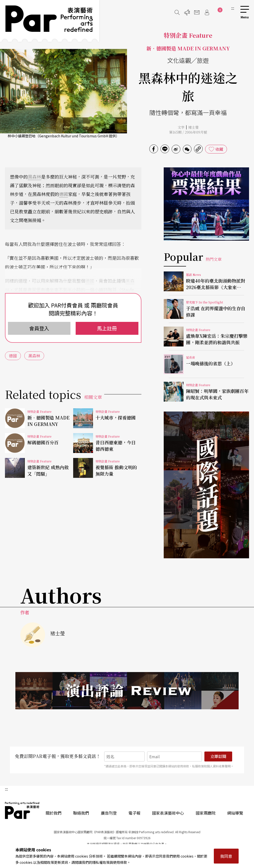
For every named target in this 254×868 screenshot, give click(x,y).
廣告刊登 (109, 813)
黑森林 (34, 176)
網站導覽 (235, 813)
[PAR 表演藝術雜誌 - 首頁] (49, 21)
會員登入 (39, 328)
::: (232, 8)
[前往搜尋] (177, 12)
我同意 (226, 856)
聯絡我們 (81, 813)
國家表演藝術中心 (168, 813)
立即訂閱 (218, 756)
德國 (63, 194)
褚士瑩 (193, 127)
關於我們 (54, 813)
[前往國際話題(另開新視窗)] (206, 485)
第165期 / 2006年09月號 (188, 132)
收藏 (219, 149)
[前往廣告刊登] (187, 12)
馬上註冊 (107, 328)
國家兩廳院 (206, 813)
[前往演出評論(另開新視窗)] (127, 690)
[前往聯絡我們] (197, 12)
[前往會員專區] (207, 12)
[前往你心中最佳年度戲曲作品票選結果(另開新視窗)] (206, 204)
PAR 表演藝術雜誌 (22, 810)
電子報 (134, 813)
